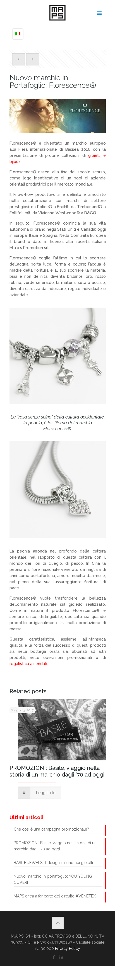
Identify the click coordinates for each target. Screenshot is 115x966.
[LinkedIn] (61, 957)
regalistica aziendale (29, 663)
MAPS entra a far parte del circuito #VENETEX (55, 896)
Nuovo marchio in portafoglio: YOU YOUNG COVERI (53, 879)
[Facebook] (54, 957)
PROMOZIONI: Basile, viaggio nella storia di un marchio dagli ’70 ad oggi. (57, 771)
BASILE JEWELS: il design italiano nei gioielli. (54, 862)
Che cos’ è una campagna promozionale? (51, 829)
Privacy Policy (67, 948)
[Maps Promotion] (57, 12)
